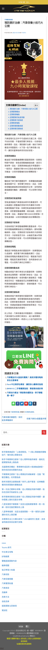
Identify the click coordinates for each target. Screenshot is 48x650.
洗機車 (4, 592)
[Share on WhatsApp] (13, 404)
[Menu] (3, 8)
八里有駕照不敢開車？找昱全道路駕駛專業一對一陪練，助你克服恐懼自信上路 (23, 505)
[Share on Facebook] (18, 404)
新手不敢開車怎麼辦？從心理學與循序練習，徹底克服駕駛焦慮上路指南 (23, 460)
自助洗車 (5, 601)
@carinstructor (24, 636)
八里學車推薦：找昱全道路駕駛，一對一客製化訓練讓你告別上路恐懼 (23, 513)
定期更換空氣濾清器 (17, 117)
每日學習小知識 (8, 570)
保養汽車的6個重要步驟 (36, 418)
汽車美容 (5, 588)
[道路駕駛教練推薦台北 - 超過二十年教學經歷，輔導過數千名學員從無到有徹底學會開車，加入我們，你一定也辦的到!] (24, 9)
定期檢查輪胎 (15, 114)
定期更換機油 (15, 112)
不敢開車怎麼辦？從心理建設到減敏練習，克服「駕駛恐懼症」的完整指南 (23, 475)
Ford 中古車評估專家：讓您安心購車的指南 (25, 384)
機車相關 (5, 565)
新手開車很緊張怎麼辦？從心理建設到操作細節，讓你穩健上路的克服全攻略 (23, 498)
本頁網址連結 (29, 412)
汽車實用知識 (9, 19)
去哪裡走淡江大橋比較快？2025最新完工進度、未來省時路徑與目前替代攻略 (23, 520)
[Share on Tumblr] (34, 404)
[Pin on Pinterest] (26, 404)
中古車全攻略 (7, 552)
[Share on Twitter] (22, 404)
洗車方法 (5, 597)
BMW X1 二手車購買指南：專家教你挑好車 (25, 388)
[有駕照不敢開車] (24, 360)
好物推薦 (5, 556)
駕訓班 (4, 610)
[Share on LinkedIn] (30, 404)
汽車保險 (5, 574)
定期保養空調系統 (16, 129)
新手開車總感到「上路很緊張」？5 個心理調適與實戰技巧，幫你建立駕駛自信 (24, 453)
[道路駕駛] (24, 50)
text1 (24, 32)
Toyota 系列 (6, 547)
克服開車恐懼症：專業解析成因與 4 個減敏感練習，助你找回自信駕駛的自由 (23, 468)
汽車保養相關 (7, 579)
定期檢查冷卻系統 (16, 120)
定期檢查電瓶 (15, 123)
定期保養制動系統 (16, 126)
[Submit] (44, 432)
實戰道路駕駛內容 (9, 561)
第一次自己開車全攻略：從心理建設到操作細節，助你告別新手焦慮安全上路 (23, 490)
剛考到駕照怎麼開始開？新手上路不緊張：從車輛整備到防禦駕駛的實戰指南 (23, 483)
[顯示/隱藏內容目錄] (35, 105)
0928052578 (21, 633)
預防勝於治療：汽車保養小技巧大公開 (24, 109)
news (4, 543)
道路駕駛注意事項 (9, 606)
